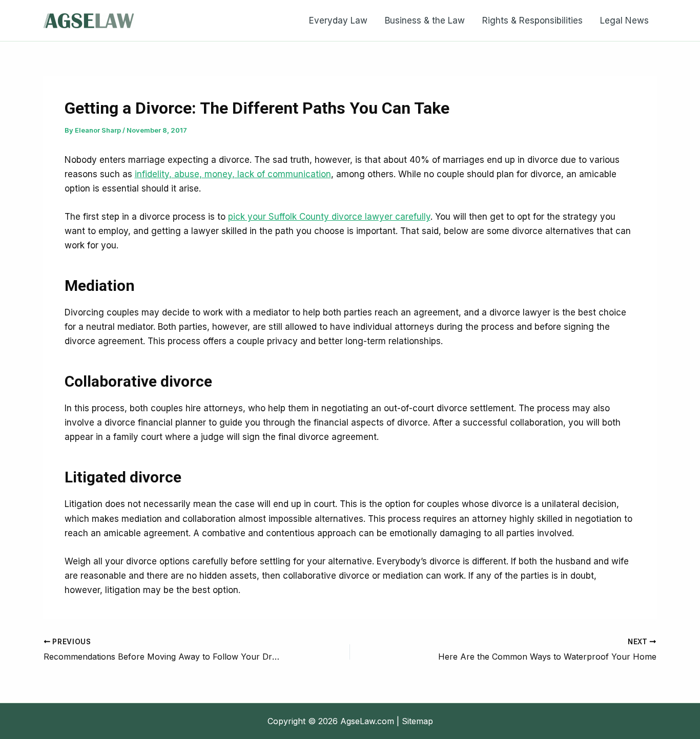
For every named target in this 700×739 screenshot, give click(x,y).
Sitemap (417, 721)
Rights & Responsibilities (532, 20)
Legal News (624, 20)
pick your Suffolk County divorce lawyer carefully (329, 217)
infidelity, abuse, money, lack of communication (233, 174)
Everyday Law (338, 20)
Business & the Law (425, 20)
